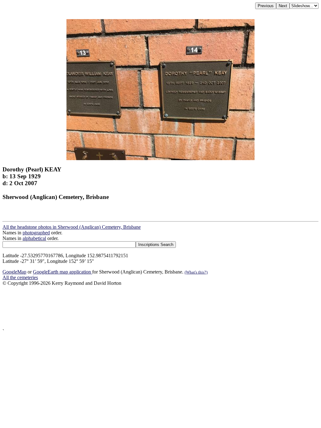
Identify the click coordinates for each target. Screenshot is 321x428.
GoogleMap (14, 271)
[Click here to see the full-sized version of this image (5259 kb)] (160, 158)
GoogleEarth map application (62, 271)
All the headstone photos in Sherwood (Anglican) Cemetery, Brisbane (72, 227)
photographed (36, 232)
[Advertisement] (160, 307)
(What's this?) (196, 272)
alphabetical (34, 238)
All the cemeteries (20, 277)
